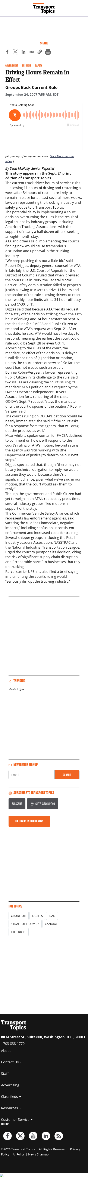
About (6, 1050)
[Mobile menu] (5, 6)
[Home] (44, 8)
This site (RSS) (58, 1136)
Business (26, 65)
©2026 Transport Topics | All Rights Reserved (33, 1149)
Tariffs (37, 916)
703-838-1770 (14, 1043)
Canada (51, 924)
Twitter (20, 1136)
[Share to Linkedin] (23, 52)
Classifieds (10, 1096)
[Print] (48, 52)
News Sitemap (38, 1154)
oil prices (18, 932)
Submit (67, 775)
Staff (5, 1073)
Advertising (10, 1085)
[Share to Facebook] (7, 52)
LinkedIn (46, 1136)
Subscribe (17, 804)
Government (11, 65)
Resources (10, 1108)
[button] (40, 52)
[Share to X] (15, 52)
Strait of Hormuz (25, 924)
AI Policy (19, 1154)
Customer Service (15, 1119)
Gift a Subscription (45, 804)
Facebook (7, 1136)
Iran (52, 916)
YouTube (33, 1136)
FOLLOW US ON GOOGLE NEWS (29, 821)
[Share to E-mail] (31, 52)
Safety (38, 65)
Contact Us (10, 1062)
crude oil (18, 916)
